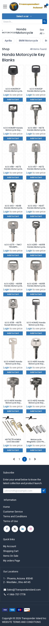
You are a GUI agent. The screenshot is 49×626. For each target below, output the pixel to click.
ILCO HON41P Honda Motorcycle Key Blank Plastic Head (13, 129)
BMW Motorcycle (28, 40)
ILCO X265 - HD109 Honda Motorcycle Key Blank (36, 246)
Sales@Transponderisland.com (24, 589)
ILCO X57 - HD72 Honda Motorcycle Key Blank (36, 168)
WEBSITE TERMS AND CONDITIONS (21, 622)
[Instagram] (30, 529)
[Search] (44, 21)
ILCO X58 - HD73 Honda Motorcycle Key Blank (13, 168)
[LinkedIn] (22, 529)
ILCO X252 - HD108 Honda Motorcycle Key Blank (13, 285)
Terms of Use (10, 521)
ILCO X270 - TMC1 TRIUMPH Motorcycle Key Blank (13, 246)
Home (6, 506)
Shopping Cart (10, 551)
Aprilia (8, 40)
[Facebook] (7, 529)
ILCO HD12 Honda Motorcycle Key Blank (36, 402)
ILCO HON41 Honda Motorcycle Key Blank (13, 363)
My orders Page (11, 560)
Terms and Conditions (15, 516)
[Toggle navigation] (5, 7)
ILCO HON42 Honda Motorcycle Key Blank (36, 324)
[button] (24, 16)
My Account (9, 546)
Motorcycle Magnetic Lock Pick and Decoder (36, 441)
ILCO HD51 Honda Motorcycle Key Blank (36, 363)
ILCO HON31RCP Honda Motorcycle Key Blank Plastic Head (13, 90)
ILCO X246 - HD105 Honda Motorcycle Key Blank (36, 285)
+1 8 (9, 594)
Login (6, 94)
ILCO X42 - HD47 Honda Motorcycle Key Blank (36, 207)
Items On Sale (10, 555)
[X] (15, 529)
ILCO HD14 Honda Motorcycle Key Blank (13, 402)
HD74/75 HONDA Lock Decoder (13, 441)
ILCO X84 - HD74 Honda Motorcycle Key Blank (36, 129)
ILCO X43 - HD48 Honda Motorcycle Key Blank (13, 207)
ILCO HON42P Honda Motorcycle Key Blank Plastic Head (36, 90)
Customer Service (13, 511)
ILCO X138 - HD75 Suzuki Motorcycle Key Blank (13, 324)
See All (42, 31)
